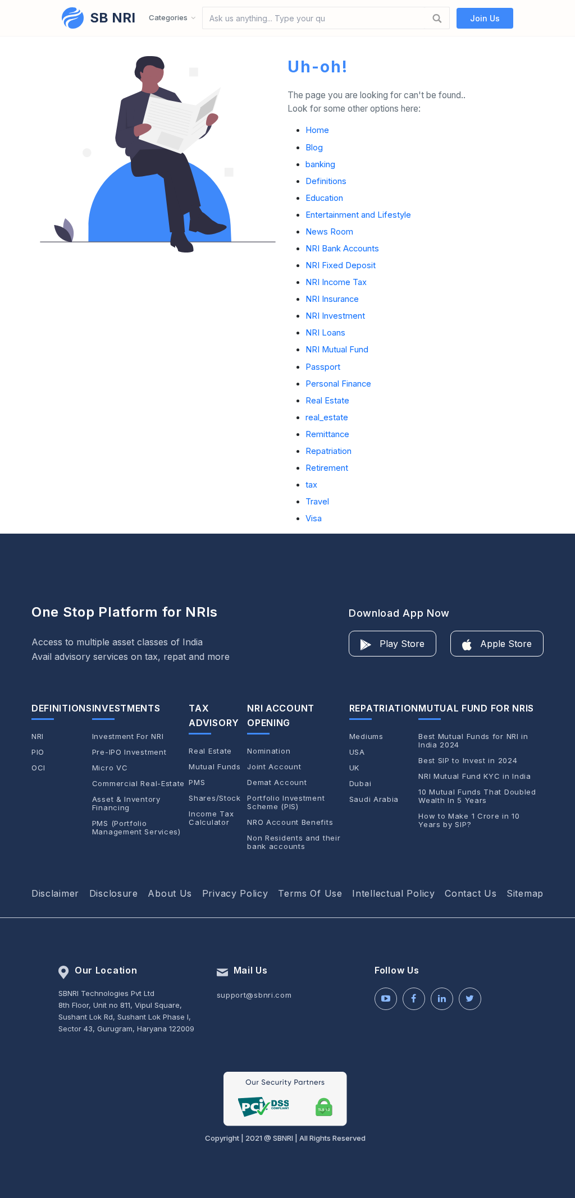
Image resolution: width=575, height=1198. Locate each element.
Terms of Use (310, 893)
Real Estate (327, 401)
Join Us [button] (485, 18)
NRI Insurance (332, 299)
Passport (322, 367)
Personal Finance (338, 384)
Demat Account (277, 782)
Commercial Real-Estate (138, 783)
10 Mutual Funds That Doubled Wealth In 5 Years (477, 796)
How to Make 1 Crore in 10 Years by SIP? (469, 820)
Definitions (325, 181)
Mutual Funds (214, 767)
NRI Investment (335, 316)
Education (324, 198)
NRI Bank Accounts (342, 249)
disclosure (113, 893)
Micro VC (110, 768)
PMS (197, 782)
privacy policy (235, 893)
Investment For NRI (128, 736)
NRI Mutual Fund (336, 350)
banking (320, 164)
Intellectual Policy (393, 893)
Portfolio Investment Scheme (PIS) (286, 802)
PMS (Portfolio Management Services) (136, 827)
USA (357, 752)
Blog (314, 148)
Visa (313, 518)
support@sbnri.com (254, 994)
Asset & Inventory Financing (126, 803)
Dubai (360, 783)
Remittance (327, 434)
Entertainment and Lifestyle (358, 215)
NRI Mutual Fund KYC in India (474, 776)
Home (317, 130)
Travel (317, 502)
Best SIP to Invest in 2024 (467, 760)
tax (311, 485)
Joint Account (274, 767)
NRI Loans (325, 333)
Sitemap (525, 893)
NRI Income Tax (336, 282)
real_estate (326, 417)
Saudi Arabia (374, 799)
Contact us (470, 893)
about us (170, 893)
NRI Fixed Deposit (340, 265)
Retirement (326, 468)
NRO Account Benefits (290, 822)
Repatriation (328, 451)
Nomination (268, 751)
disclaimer (55, 893)
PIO (37, 752)
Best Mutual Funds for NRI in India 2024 (473, 740)
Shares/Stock (214, 798)
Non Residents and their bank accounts (293, 842)
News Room (329, 232)
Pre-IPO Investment (129, 752)
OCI (38, 768)
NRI (37, 736)
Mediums (366, 736)
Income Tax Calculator (211, 818)
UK (354, 768)
